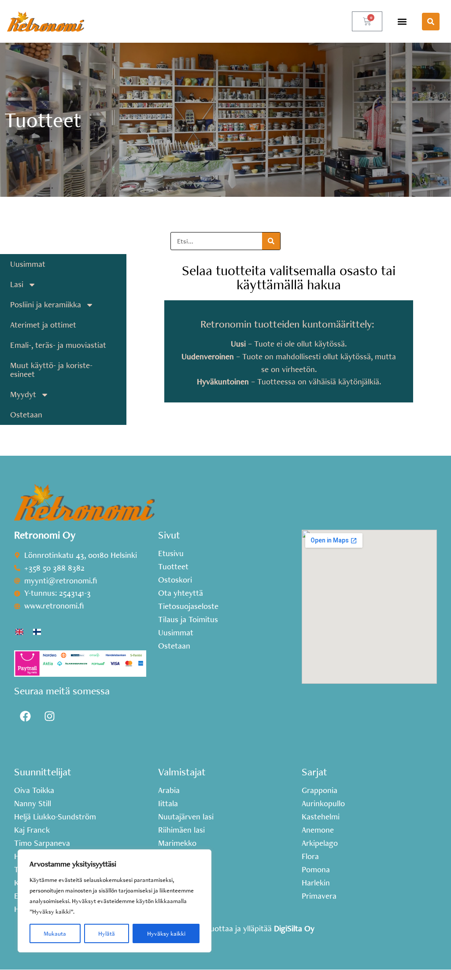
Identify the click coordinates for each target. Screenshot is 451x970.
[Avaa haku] (431, 21)
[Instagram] (49, 716)
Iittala (168, 803)
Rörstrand (175, 896)
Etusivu (171, 553)
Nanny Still (32, 803)
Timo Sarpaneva (42, 843)
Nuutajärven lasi (186, 816)
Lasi (16, 284)
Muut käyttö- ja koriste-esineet (51, 370)
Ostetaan (26, 414)
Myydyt (23, 394)
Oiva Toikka (34, 790)
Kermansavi (178, 882)
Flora (310, 856)
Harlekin (316, 882)
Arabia (169, 790)
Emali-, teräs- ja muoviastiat (58, 344)
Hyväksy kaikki (166, 933)
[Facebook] (25, 716)
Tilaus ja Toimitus (188, 619)
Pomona (316, 869)
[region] (114, 900)
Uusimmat (27, 263)
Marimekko (177, 843)
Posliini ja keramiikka (45, 304)
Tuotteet (173, 566)
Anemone (318, 830)
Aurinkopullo (323, 803)
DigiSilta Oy (294, 928)
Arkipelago (320, 843)
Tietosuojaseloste (188, 606)
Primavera (319, 896)
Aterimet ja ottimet (43, 324)
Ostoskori (175, 579)
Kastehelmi (321, 816)
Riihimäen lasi (181, 830)
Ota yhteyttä (180, 593)
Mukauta (55, 933)
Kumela (171, 909)
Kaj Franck (32, 830)
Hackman (174, 869)
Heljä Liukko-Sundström (55, 816)
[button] (402, 21)
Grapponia (319, 790)
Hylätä (106, 933)
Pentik (169, 856)
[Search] (271, 241)
